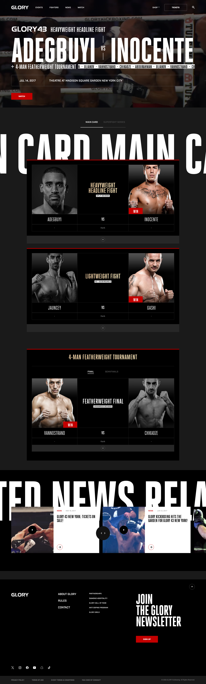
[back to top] (192, 587)
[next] (60, 547)
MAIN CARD (92, 122)
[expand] (103, 240)
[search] (193, 7)
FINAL (91, 371)
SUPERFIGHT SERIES (114, 122)
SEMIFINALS (111, 371)
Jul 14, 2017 (28, 81)
